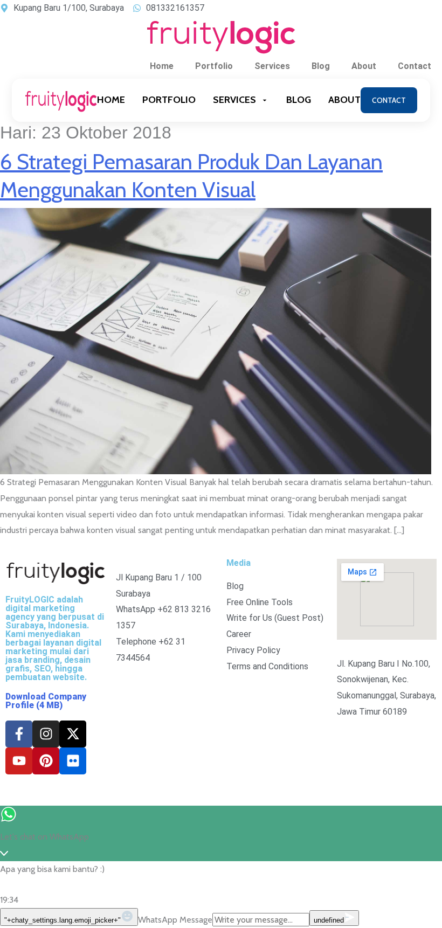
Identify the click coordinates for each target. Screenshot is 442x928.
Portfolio (214, 66)
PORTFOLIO (169, 100)
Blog (321, 66)
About (363, 66)
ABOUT (344, 100)
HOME (111, 100)
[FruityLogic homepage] (61, 100)
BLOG (298, 100)
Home (162, 66)
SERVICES (234, 100)
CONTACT (389, 100)
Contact (414, 66)
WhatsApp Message (175, 920)
